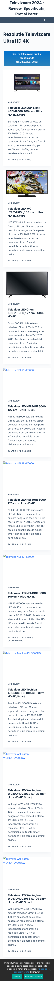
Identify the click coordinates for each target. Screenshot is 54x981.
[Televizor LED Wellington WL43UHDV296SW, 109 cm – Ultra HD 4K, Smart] (27, 870)
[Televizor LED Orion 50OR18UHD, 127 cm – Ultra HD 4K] (27, 284)
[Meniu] (49, 20)
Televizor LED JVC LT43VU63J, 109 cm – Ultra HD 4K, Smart (25, 212)
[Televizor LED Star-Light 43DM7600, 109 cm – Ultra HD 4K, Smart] (27, 83)
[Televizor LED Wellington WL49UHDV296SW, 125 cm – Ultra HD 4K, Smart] (27, 765)
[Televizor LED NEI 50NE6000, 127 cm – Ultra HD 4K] (27, 381)
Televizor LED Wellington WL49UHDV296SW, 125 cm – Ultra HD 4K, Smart (27, 794)
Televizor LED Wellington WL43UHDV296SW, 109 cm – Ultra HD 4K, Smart (27, 899)
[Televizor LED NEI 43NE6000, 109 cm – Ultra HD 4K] (27, 568)
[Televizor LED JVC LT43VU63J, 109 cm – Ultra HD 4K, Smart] (27, 183)
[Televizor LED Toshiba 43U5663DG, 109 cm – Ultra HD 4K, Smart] (27, 664)
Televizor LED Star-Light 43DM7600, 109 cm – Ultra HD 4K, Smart (25, 111)
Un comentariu (15, 641)
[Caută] (44, 20)
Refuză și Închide (33, 976)
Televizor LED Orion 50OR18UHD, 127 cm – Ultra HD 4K (26, 313)
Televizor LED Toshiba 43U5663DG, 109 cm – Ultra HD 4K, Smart (26, 693)
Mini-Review (14, 102)
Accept (17, 976)
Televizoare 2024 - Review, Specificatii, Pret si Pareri (27, 8)
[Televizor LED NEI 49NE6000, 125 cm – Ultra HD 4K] (27, 474)
